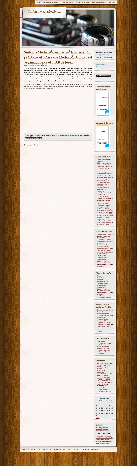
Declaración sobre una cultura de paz (103, 237)
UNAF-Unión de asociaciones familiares (104, 296)
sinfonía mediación (107, 441)
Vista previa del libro (101, 149)
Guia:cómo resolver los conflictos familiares (104, 245)
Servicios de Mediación (51, 2)
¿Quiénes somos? (82, 2)
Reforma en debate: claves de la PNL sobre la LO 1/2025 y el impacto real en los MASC (105, 366)
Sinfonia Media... (101, 139)
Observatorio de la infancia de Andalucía (105, 316)
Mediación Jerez (33, 65)
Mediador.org (101, 287)
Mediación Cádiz (102, 285)
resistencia (98, 441)
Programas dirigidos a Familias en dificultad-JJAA (105, 323)
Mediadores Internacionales (105, 248)
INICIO (45, 449)
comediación (99, 429)
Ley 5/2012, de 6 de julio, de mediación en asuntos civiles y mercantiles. (105, 345)
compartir (105, 429)
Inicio (39, 2)
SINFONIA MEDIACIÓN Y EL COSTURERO (104, 385)
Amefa (99, 276)
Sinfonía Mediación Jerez (44, 12)
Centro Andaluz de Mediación (102, 278)
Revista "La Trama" (102, 257)
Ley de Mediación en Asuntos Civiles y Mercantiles (103, 189)
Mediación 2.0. (99, 436)
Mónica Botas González (90, 449)
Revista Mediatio (102, 259)
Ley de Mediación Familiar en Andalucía (104, 193)
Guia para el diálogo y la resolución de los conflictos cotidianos (105, 241)
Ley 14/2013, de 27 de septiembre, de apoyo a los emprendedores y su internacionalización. (105, 178)
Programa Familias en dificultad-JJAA (103, 320)
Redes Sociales (105, 439)
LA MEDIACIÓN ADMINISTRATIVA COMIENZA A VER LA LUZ (105, 389)
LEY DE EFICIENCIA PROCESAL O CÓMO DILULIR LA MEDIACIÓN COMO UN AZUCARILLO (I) (105, 380)
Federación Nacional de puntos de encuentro (104, 312)
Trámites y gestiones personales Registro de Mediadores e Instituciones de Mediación (105, 263)
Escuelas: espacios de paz (105, 310)
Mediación (37, 135)
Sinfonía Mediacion (100, 64)
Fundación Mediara (102, 283)
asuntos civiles (104, 427)
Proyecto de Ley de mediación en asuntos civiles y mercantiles (103, 205)
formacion (54, 135)
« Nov (97, 418)
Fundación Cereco (102, 281)
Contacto (112, 2)
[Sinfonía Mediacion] (96, 66)
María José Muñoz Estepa (58, 449)
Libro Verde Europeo (103, 196)
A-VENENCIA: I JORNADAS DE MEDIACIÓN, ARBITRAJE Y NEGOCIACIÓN (105, 373)
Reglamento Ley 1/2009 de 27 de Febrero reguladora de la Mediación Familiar (105, 222)
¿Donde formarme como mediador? (104, 330)
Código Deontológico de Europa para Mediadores (104, 164)
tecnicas (107, 443)
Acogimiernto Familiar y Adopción (104, 160)
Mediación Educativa (74, 449)
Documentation (101, 341)
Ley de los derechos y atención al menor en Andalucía (103, 184)
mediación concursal (74, 135)
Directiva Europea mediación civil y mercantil (105, 172)
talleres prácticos (36, 137)
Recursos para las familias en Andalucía (105, 327)
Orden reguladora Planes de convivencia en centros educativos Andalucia (105, 200)
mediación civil (62, 135)
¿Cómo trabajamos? (67, 2)
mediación (103, 433)
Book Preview (100, 115)
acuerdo (98, 427)
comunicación (99, 430)
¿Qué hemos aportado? (99, 2)
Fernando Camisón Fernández (31, 449)
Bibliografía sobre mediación (105, 234)
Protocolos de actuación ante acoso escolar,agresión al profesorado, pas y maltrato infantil (105, 253)
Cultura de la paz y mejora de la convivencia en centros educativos (104, 168)
